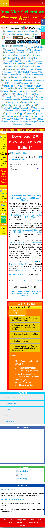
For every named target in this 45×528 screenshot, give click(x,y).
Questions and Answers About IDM (25, 196)
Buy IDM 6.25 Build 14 (25, 263)
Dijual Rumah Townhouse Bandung (12, 499)
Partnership (18, 522)
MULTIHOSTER (10, 403)
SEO (5, 522)
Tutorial (27, 522)
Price (13, 519)
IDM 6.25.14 (37, 213)
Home (4, 3)
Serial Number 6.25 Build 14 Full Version (25, 243)
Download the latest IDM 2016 (25, 230)
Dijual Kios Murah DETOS (9, 489)
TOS (39, 519)
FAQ (33, 519)
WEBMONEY (9, 421)
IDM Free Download (19, 198)
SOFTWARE (9, 410)
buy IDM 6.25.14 (30, 262)
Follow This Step (17, 312)
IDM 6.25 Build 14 (17, 215)
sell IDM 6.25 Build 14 (29, 268)
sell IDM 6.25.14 (22, 270)
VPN (6, 416)
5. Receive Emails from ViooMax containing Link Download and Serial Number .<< (24, 348)
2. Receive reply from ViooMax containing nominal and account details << (24, 327)
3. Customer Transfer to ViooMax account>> (25, 335)
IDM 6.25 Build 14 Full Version (27, 232)
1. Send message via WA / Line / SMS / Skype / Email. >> (24, 319)
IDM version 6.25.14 (17, 275)
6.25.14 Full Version (28, 217)
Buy (18, 519)
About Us (25, 519)
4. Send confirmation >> (21, 341)
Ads (10, 522)
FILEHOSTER (10, 397)
